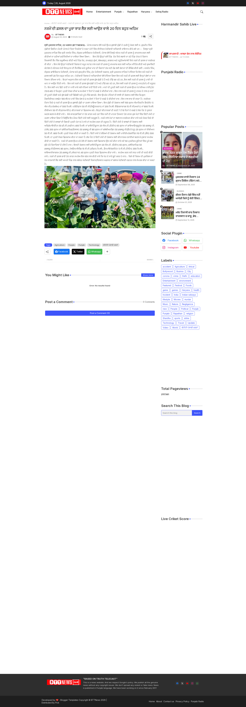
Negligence (187, 304)
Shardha (167, 318)
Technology (94, 245)
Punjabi (166, 313)
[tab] (89, 11)
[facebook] (188, 3)
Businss (180, 271)
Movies (177, 299)
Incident (166, 295)
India (176, 295)
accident (167, 266)
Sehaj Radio (162, 11)
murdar (187, 299)
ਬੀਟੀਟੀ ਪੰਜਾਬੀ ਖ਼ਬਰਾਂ (59, 23)
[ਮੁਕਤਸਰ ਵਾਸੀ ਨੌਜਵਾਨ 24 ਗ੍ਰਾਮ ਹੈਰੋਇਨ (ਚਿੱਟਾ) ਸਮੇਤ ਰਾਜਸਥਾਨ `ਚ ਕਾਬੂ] (167, 177)
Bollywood (168, 271)
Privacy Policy (182, 701)
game (165, 290)
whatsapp (194, 240)
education (195, 276)
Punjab (118, 11)
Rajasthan (132, 11)
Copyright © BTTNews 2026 (92, 700)
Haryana (145, 11)
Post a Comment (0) (100, 313)
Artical (191, 266)
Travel (181, 323)
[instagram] (203, 3)
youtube (194, 247)
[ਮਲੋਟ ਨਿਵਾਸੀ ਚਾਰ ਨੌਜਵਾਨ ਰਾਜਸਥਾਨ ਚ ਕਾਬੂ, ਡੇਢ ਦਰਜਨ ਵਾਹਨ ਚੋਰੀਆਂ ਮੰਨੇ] (167, 212)
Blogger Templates (69, 700)
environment (185, 280)
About (159, 701)
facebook (173, 240)
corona (166, 276)
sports (177, 318)
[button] (202, 12)
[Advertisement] (203, 358)
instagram (173, 247)
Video (165, 327)
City (189, 271)
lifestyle (166, 299)
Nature (175, 304)
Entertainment (103, 11)
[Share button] (107, 251)
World (175, 327)
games (175, 290)
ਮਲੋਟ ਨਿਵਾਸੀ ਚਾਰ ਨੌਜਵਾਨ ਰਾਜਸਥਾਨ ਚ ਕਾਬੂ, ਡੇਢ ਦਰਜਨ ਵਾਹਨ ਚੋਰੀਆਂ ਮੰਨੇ (188, 214)
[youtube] (198, 3)
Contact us (168, 701)
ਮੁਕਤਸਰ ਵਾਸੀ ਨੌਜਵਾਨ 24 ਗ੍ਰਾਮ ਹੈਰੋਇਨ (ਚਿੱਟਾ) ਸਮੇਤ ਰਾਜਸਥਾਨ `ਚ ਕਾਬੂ (188, 179)
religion (189, 313)
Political (184, 309)
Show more (148, 275)
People (71, 245)
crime (175, 276)
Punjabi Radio (197, 701)
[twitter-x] (193, 3)
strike (186, 318)
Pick (57, 702)
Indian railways (189, 295)
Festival (178, 285)
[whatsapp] (197, 683)
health (196, 290)
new (165, 309)
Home (89, 11)
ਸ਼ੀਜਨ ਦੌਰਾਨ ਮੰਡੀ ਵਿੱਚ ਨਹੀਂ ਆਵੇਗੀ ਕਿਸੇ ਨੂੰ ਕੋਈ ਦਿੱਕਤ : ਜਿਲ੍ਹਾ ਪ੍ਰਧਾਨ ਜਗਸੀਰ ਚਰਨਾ (188, 196)
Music (165, 304)
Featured (167, 285)
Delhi (184, 276)
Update (191, 323)
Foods (189, 285)
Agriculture (59, 245)
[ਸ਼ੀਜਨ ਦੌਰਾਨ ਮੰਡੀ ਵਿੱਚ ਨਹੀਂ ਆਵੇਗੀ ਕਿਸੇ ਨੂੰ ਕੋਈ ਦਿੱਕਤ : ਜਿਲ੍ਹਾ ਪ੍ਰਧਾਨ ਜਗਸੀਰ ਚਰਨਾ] (167, 195)
